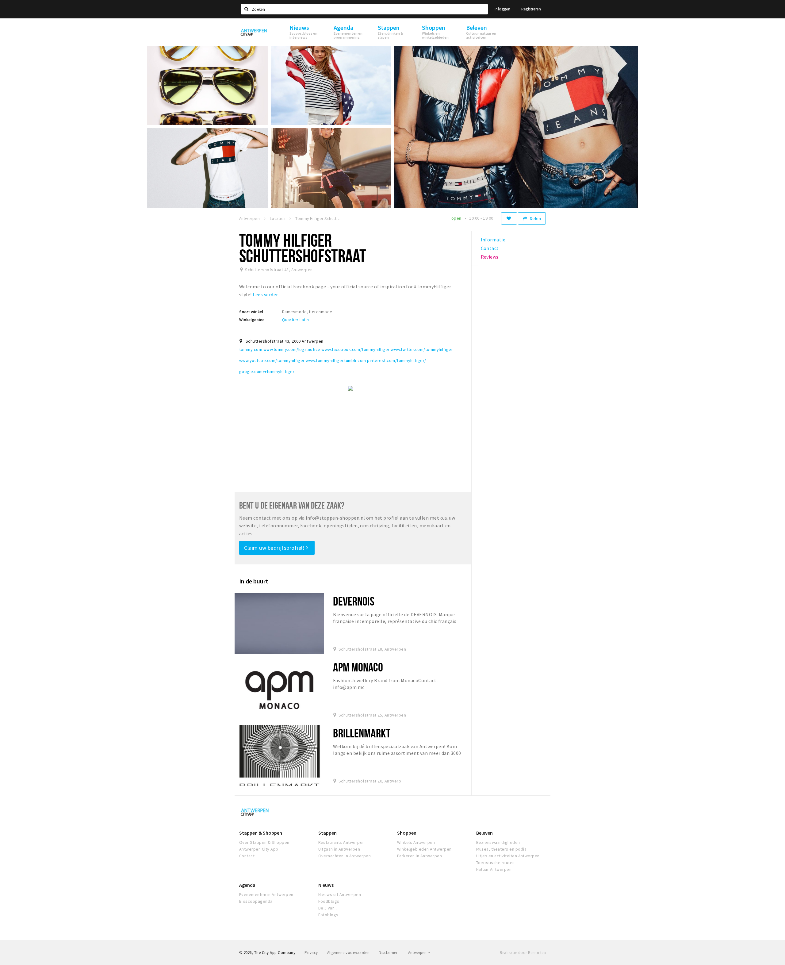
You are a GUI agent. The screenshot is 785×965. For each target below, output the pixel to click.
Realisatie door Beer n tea (523, 952)
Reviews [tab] (490, 257)
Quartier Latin (295, 319)
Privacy (311, 952)
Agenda (247, 885)
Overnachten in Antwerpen (344, 856)
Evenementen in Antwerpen (266, 894)
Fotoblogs (328, 914)
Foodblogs (328, 901)
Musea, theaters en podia (501, 849)
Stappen (327, 833)
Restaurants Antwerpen (341, 842)
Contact (247, 856)
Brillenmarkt (361, 733)
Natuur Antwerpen (494, 869)
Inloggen (502, 9)
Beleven (484, 833)
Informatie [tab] (493, 239)
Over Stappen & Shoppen (264, 842)
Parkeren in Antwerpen (419, 856)
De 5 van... (328, 908)
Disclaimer (388, 952)
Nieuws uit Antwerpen (339, 894)
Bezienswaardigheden (498, 842)
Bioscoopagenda (256, 901)
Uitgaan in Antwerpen (339, 849)
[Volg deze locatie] (509, 218)
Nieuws (326, 885)
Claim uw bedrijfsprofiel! (275, 547)
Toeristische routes (495, 862)
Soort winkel (251, 311)
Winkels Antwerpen (416, 842)
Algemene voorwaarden (348, 952)
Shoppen (406, 833)
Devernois (353, 601)
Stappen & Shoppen (260, 833)
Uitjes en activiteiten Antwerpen (508, 856)
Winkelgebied (252, 319)
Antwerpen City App (258, 849)
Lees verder (265, 294)
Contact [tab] (490, 248)
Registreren (531, 9)
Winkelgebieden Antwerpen (424, 849)
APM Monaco (358, 667)
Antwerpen (418, 952)
